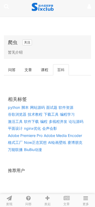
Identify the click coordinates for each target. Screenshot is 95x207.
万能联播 (15, 149)
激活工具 (15, 121)
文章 (28, 69)
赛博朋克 (75, 142)
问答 (12, 69)
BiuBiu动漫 (33, 149)
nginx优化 (32, 128)
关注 (27, 42)
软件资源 (66, 107)
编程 (44, 121)
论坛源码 (76, 121)
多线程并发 (58, 121)
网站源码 (37, 107)
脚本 (25, 107)
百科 (61, 69)
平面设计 (15, 128)
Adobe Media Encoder (63, 135)
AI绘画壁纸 (57, 142)
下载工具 (51, 114)
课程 (44, 69)
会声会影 (49, 128)
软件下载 (31, 121)
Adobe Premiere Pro (25, 135)
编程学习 (67, 114)
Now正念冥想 (35, 142)
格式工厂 (15, 142)
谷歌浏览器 (17, 114)
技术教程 (35, 114)
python (14, 107)
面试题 (51, 107)
